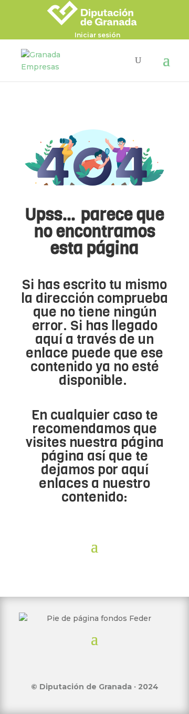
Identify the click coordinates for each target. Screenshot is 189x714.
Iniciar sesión (97, 35)
